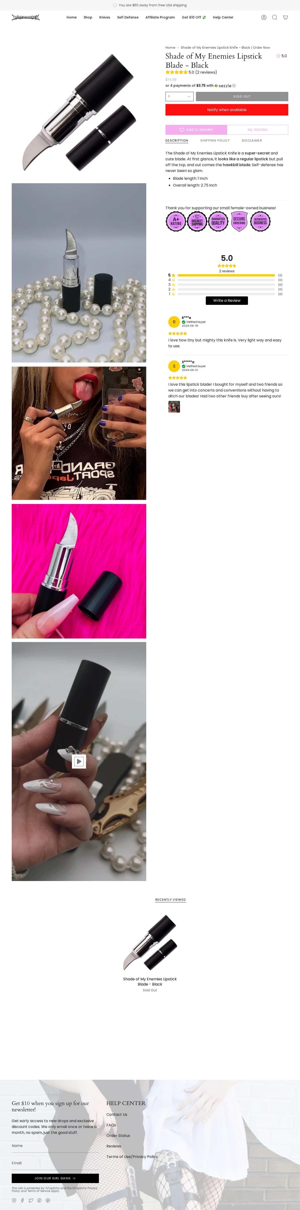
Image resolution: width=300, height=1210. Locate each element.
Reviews (113, 1146)
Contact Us (116, 1114)
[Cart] (285, 17)
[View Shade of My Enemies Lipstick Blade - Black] (79, 761)
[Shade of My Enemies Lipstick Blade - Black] (150, 942)
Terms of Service (38, 1191)
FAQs (111, 1125)
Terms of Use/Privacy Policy (132, 1156)
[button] (88, 17)
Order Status (118, 1135)
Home (170, 47)
